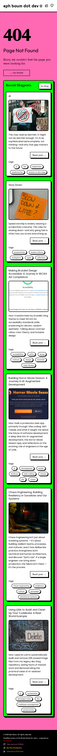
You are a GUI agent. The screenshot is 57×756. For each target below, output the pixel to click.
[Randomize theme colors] (52, 5)
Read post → (39, 155)
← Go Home (16, 72)
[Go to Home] (41, 5)
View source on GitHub (15, 744)
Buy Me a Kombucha (14, 748)
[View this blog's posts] (46, 5)
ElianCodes (7, 741)
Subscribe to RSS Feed (15, 751)
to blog (45, 86)
